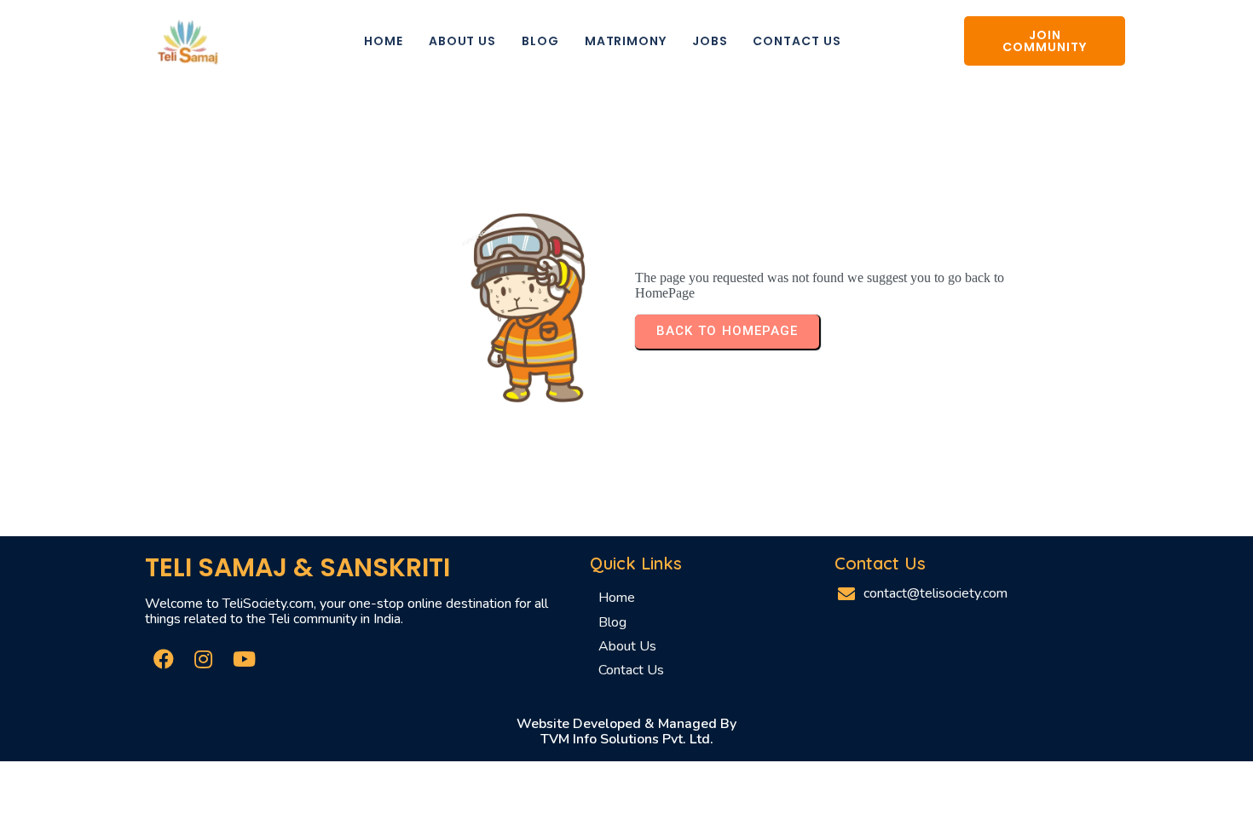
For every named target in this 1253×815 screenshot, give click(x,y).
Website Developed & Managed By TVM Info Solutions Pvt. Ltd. (626, 731)
